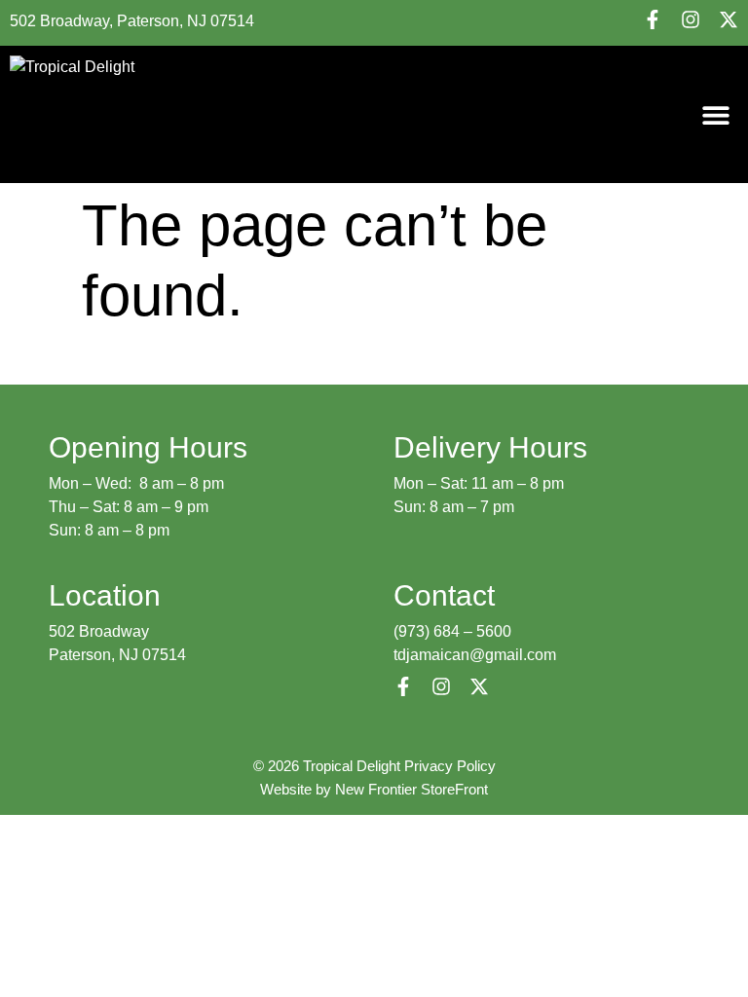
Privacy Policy (450, 765)
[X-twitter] (728, 19)
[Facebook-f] (652, 19)
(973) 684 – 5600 (452, 631)
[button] (716, 114)
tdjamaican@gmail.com (474, 654)
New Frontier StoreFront (411, 789)
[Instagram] (690, 19)
